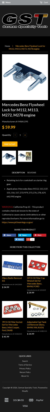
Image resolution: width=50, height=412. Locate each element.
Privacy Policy (25, 368)
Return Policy (25, 372)
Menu (8, 2)
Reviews (31, 172)
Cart (45, 2)
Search (25, 361)
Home (7, 46)
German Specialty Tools (27, 388)
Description (18, 172)
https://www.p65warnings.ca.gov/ (17, 222)
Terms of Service (25, 365)
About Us (25, 376)
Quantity (6, 135)
